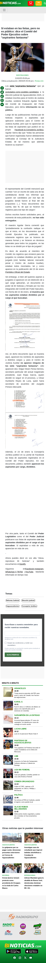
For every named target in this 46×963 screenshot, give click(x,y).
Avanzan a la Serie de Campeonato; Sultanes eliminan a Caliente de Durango (26, 763)
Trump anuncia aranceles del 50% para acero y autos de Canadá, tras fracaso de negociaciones (27, 695)
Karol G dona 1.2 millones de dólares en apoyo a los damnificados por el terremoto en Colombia (27, 709)
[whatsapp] (2, 100)
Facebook (29, 569)
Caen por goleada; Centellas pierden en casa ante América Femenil (27, 776)
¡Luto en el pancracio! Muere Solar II (26, 734)
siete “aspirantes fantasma (22, 86)
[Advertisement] (23, 13)
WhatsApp (10, 572)
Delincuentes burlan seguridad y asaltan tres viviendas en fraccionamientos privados (27, 816)
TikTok (20, 572)
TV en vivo (31, 4)
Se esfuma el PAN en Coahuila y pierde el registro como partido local (27, 801)
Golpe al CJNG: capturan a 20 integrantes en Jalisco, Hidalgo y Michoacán (24, 788)
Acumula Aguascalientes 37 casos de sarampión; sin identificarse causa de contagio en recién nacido (26, 722)
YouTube (29, 572)
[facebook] (2, 88)
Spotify (23, 564)
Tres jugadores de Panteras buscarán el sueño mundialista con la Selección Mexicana (27, 750)
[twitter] (2, 92)
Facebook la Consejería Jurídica (29, 130)
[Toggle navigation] (4, 10)
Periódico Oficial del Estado (17, 272)
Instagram (38, 569)
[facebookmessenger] (2, 104)
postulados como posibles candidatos (22, 92)
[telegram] (2, 96)
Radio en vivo (38, 4)
